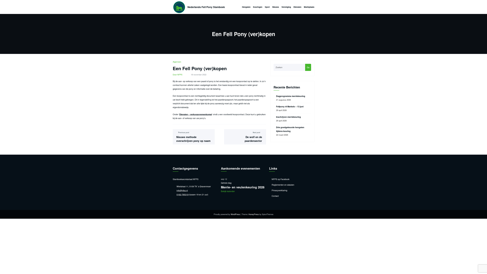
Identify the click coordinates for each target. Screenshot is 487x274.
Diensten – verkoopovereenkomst (195, 114)
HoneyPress (253, 214)
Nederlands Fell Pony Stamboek (206, 7)
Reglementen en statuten (283, 184)
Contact (275, 195)
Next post (256, 132)
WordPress (235, 214)
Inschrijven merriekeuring (288, 116)
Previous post (183, 132)
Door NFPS (177, 74)
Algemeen (177, 61)
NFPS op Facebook (280, 179)
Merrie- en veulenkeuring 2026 (242, 187)
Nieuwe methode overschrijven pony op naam (193, 139)
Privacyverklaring (279, 190)
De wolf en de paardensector (253, 139)
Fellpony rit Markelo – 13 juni (289, 106)
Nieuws (275, 7)
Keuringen (257, 7)
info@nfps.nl (182, 190)
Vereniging (286, 7)
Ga (308, 67)
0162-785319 (183, 194)
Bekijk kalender (228, 191)
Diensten (297, 7)
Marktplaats (309, 7)
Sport (267, 7)
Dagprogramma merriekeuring (290, 96)
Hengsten (246, 7)
